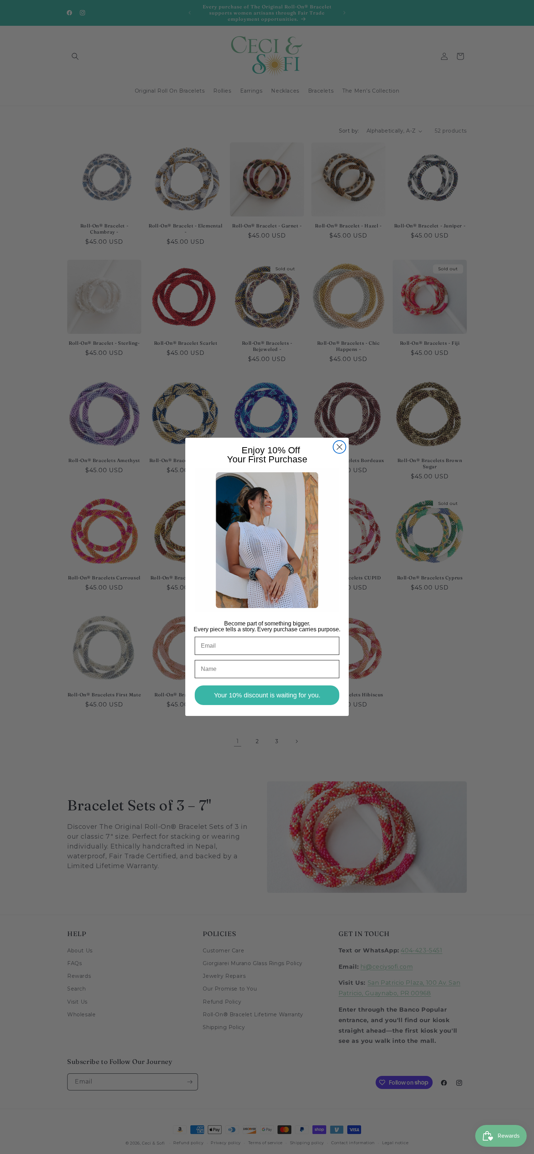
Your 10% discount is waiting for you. (267, 695)
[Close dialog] (339, 447)
